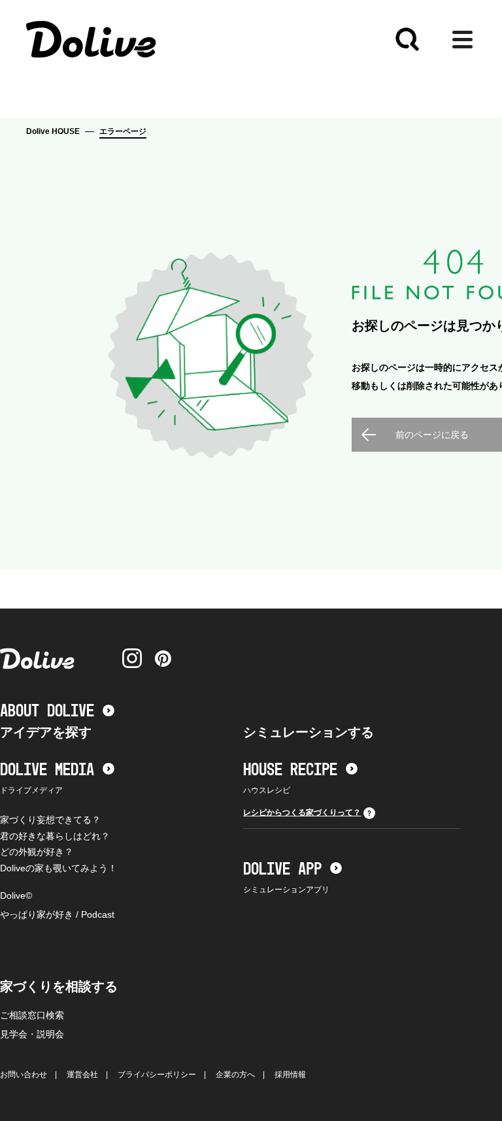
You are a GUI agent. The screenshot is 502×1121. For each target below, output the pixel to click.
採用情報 (290, 1074)
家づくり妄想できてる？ (50, 819)
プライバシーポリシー (157, 1074)
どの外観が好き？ (36, 851)
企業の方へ (235, 1074)
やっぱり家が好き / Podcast (57, 914)
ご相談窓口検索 (32, 1015)
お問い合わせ (23, 1074)
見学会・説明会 (32, 1034)
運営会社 (82, 1074)
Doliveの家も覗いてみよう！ (58, 868)
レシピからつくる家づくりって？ (302, 812)
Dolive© (16, 895)
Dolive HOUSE (53, 131)
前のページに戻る (432, 434)
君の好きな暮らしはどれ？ (55, 836)
